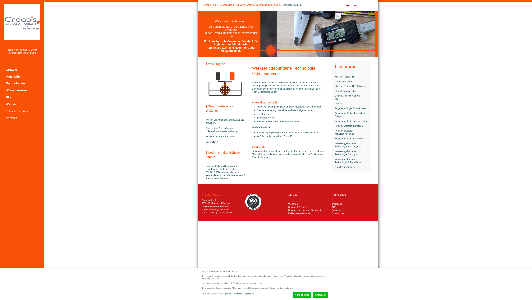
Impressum (337, 204)
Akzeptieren (302, 295)
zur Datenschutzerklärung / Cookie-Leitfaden (222, 294)
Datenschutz (338, 213)
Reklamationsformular (299, 213)
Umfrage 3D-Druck (297, 207)
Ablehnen (320, 295)
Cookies (336, 210)
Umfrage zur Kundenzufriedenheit (304, 210)
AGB (334, 207)
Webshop (212, 142)
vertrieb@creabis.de (293, 5)
